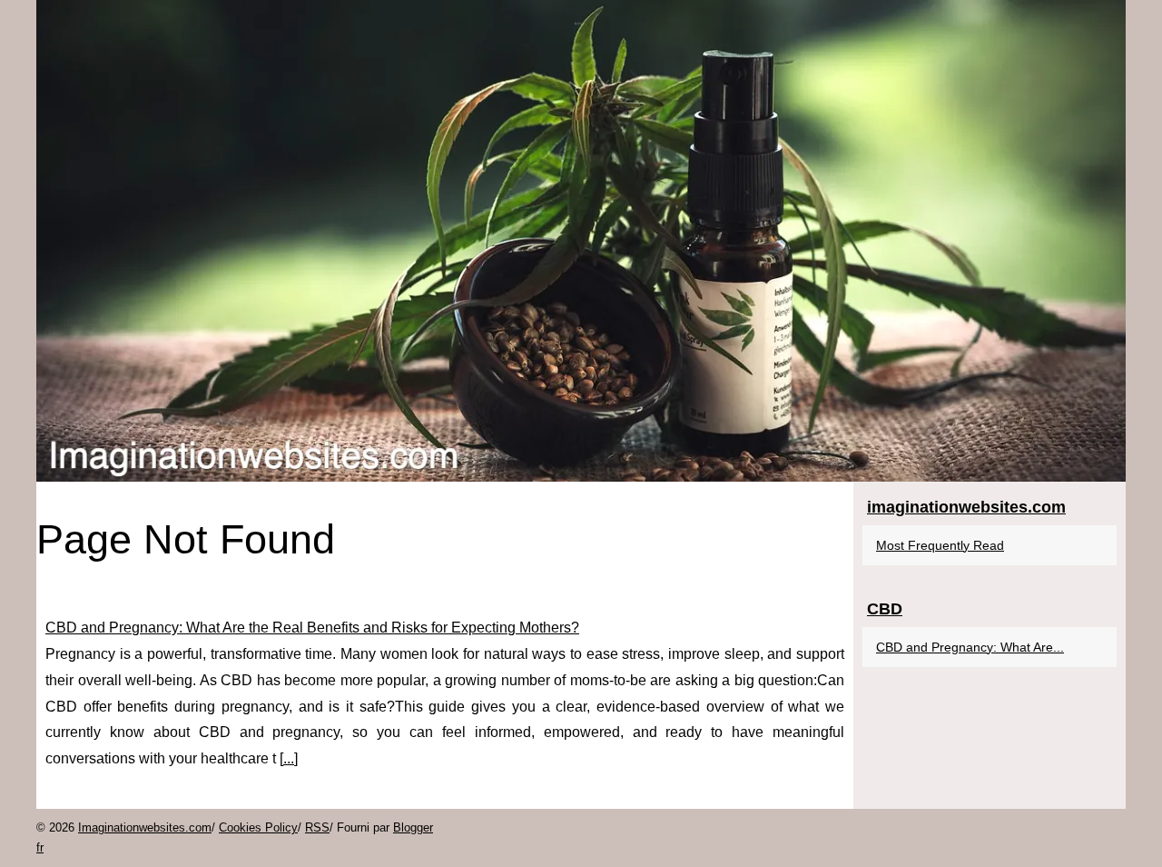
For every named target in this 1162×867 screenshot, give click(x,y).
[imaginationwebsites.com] (581, 241)
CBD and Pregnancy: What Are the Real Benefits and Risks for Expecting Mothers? (312, 627)
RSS (317, 827)
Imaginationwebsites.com (145, 827)
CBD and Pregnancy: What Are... (970, 647)
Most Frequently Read (940, 545)
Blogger (413, 827)
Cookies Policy (258, 827)
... (288, 758)
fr (40, 847)
